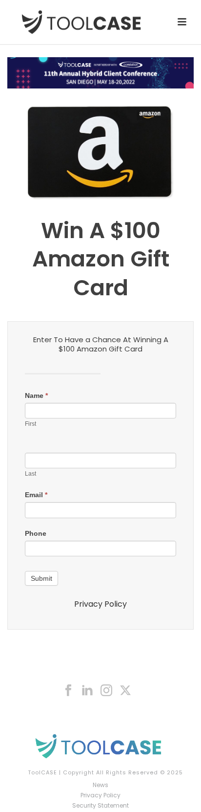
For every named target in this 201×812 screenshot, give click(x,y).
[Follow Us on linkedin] (87, 690)
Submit (41, 578)
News (100, 785)
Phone (35, 533)
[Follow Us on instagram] (106, 690)
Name (36, 395)
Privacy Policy (100, 604)
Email (36, 495)
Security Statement (100, 806)
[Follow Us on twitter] (125, 690)
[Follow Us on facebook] (68, 690)
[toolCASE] (100, 746)
